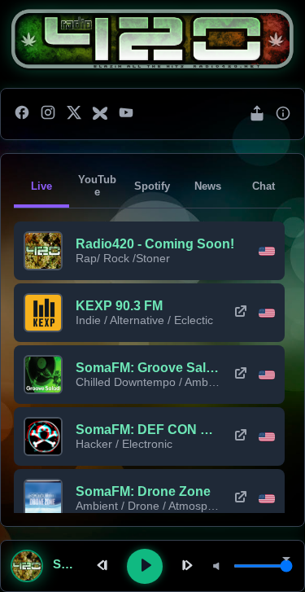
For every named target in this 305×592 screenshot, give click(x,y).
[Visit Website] (241, 312)
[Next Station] (185, 566)
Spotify (152, 186)
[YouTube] (126, 114)
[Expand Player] (286, 560)
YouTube (97, 185)
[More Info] (283, 114)
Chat (263, 186)
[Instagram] (48, 114)
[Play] (144, 566)
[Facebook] (22, 114)
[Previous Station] (104, 566)
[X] (74, 114)
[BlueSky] (100, 114)
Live (41, 186)
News (207, 186)
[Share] (257, 114)
